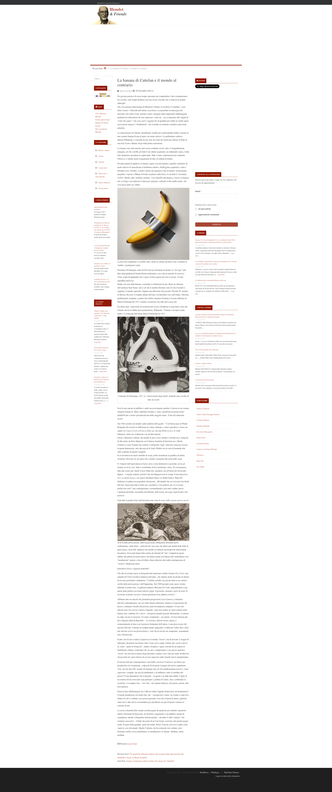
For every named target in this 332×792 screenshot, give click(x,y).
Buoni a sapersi (104, 150)
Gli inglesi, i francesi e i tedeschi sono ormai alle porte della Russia (101, 379)
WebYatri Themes (231, 772)
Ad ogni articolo (204, 209)
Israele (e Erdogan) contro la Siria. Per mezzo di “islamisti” (150, 761)
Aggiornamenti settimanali (208, 214)
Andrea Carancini (202, 408)
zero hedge (200, 466)
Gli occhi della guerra (204, 432)
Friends (101, 162)
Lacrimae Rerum (202, 443)
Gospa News (201, 437)
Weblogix (215, 772)
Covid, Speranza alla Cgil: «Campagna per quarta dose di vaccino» (102, 247)
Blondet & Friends (118, 11)
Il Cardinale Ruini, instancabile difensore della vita (210, 280)
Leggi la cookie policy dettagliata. (228, 776)
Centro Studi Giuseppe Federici (208, 414)
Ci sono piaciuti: (99, 303)
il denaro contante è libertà (203, 363)
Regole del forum (101, 122)
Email (198, 191)
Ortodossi (199, 455)
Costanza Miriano (202, 420)
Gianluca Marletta (203, 426)
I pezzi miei (103, 168)
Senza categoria (104, 182)
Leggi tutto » (98, 342)
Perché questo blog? (102, 119)
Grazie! (98, 126)
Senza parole (103, 188)
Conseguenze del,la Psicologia (204, 380)
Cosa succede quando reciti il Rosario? (207, 349)
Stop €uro (200, 461)
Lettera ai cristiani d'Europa (206, 449)
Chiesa (101, 156)
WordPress (204, 772)
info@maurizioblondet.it (110, 3)
